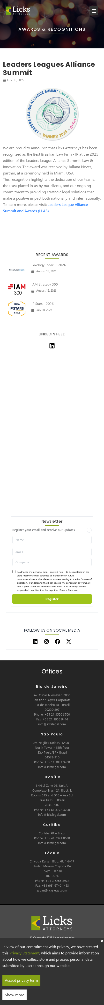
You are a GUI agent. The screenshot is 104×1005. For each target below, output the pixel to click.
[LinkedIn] (35, 641)
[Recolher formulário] (89, 530)
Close (101, 940)
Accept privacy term (21, 980)
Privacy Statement (68, 590)
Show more (14, 994)
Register (52, 599)
